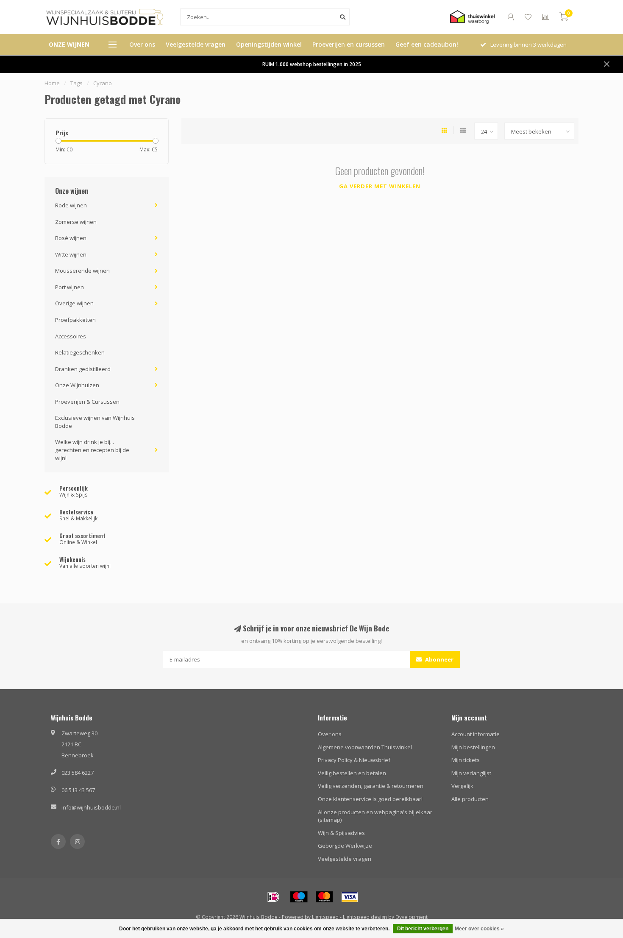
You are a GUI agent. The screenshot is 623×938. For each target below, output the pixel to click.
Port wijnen (69, 287)
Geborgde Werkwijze (345, 845)
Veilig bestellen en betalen (352, 773)
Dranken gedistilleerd (83, 369)
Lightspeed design (365, 916)
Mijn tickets (465, 760)
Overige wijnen (74, 303)
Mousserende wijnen (82, 270)
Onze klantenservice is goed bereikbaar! (370, 799)
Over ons (142, 44)
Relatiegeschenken (80, 352)
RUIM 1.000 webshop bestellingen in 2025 (311, 64)
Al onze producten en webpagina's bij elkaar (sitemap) (375, 816)
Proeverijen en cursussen (348, 44)
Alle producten (470, 799)
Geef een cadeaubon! (426, 44)
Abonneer (438, 659)
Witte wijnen (70, 254)
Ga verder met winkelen (379, 186)
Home (52, 83)
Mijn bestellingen (473, 747)
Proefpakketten (75, 320)
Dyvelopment (411, 916)
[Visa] (349, 897)
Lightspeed (325, 916)
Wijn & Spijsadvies (341, 833)
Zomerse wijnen (76, 222)
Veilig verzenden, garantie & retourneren (370, 786)
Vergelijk (462, 786)
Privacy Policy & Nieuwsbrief (354, 760)
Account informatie (475, 734)
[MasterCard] (324, 897)
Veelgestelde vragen (195, 44)
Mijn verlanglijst (471, 773)
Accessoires (70, 336)
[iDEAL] (273, 897)
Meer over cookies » (479, 929)
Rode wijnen (71, 205)
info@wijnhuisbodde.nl (91, 807)
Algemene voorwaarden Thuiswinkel (365, 747)
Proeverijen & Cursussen (87, 401)
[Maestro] (298, 897)
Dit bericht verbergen (422, 929)
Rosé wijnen (70, 238)
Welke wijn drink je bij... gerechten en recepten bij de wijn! (92, 449)
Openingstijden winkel (269, 44)
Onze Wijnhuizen (77, 385)
